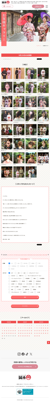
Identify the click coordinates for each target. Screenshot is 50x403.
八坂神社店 (13, 266)
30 (46, 254)
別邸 (39, 263)
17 (27, 254)
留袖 (39, 286)
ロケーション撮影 (15, 286)
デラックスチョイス (15, 292)
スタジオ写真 (29, 284)
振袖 (34, 278)
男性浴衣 (20, 284)
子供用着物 (42, 278)
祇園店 (32, 263)
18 (28, 254)
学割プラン (21, 275)
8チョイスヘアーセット (34, 273)
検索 (25, 297)
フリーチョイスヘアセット (16, 278)
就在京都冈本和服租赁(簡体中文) (20, 386)
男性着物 (27, 278)
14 (22, 254)
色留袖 (34, 289)
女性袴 (12, 284)
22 (34, 254)
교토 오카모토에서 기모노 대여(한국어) (42, 386)
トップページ (39, 45)
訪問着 (30, 281)
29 (45, 254)
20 (31, 254)
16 (25, 254)
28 (43, 254)
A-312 (32, 292)
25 (39, 254)
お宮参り (25, 292)
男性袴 (23, 281)
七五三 (33, 286)
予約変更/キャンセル (38, 8)
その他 (38, 292)
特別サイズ (38, 284)
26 (40, 254)
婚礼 (12, 289)
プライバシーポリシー (29, 384)
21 (33, 254)
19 (30, 254)
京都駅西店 (31, 266)
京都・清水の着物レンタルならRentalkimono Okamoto (25, 399)
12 (19, 254)
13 (21, 254)
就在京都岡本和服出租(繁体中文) (31, 386)
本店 (18, 263)
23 (36, 254)
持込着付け (25, 286)
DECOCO (13, 275)
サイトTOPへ (25, 306)
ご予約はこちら (38, 6)
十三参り (19, 289)
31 (29, 335)
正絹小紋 (27, 289)
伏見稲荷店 (40, 266)
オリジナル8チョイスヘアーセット (34, 275)
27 (42, 254)
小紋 (18, 273)
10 (16, 254)
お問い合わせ (20, 384)
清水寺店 (25, 263)
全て (12, 263)
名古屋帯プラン (14, 281)
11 (18, 254)
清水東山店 (22, 266)
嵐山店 (12, 268)
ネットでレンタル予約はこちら (25, 366)
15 (24, 254)
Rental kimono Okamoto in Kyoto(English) (8, 386)
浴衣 (24, 273)
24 (37, 254)
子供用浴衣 (38, 281)
